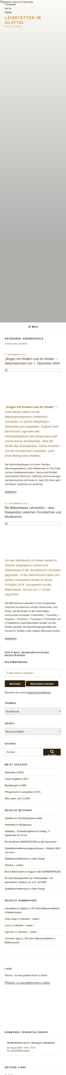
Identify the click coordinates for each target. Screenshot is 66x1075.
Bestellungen (11, 785)
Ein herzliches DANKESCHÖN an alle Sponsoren (31, 841)
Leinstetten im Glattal (23, 20)
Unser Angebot (13, 778)
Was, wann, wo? (13, 798)
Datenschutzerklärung (38, 692)
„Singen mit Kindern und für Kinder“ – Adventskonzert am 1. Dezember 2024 (32, 360)
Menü (35, 326)
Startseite (10, 772)
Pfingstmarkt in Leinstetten (19, 791)
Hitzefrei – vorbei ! (14, 865)
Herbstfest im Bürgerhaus (18, 824)
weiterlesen (11, 491)
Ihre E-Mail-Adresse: (16, 662)
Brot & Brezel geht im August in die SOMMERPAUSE (33, 871)
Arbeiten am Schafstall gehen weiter (23, 818)
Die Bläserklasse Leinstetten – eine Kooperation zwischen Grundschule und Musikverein (32, 512)
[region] (33, 1010)
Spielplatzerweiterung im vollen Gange (25, 858)
